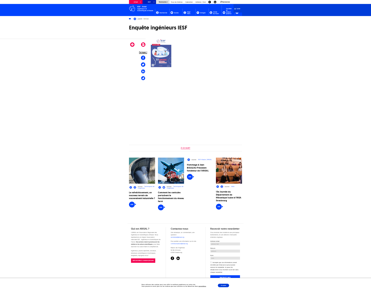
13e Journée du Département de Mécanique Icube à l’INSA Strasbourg (228, 196)
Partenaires (163, 2)
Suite (238, 9)
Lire (131, 204)
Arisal (136, 2)
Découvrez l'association (143, 260)
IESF (149, 2)
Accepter (223, 285)
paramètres (202, 286)
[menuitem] (136, 2)
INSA (232, 186)
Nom (212, 255)
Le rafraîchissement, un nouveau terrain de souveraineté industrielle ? (142, 195)
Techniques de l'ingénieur (146, 187)
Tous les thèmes (177, 2)
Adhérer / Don (200, 2)
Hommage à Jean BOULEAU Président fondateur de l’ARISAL (198, 167)
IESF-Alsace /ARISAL (205, 160)
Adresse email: (215, 241)
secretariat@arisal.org (177, 237)
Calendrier (189, 2)
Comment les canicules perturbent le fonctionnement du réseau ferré (171, 197)
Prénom (212, 248)
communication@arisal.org (179, 244)
